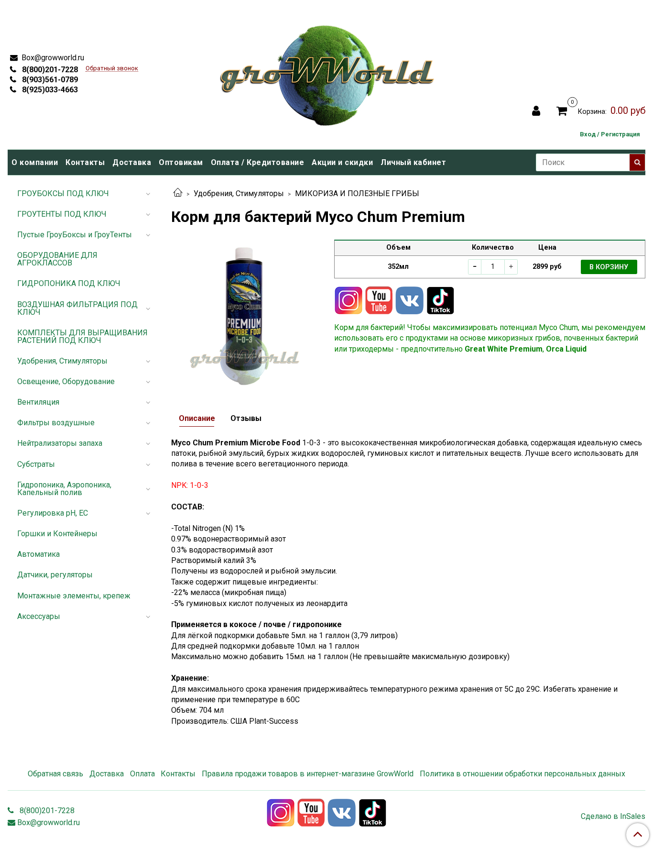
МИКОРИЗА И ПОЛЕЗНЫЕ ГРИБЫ (357, 193)
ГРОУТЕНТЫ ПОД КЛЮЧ (62, 214)
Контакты (85, 162)
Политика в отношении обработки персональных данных (522, 773)
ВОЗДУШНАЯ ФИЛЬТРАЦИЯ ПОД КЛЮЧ (77, 308)
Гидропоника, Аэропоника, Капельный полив (64, 488)
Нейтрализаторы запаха (59, 443)
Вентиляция (38, 402)
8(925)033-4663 (49, 90)
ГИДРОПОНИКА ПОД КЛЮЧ (68, 283)
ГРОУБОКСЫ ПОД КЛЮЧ (63, 193)
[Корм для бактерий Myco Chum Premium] (245, 313)
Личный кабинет (413, 162)
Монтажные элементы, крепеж (74, 595)
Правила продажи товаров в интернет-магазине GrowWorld (308, 773)
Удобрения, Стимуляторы (239, 193)
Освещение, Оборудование (66, 381)
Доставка (131, 162)
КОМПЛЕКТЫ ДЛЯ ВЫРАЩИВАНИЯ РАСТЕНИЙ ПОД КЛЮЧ (82, 336)
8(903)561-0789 (49, 80)
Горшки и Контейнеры (57, 533)
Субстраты (36, 464)
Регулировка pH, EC (52, 513)
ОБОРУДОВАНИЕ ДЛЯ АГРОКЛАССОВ (57, 259)
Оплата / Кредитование (258, 162)
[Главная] (178, 193)
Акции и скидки (342, 162)
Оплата (142, 773)
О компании (34, 162)
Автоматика (38, 554)
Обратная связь (55, 773)
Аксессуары (38, 616)
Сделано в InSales (613, 816)
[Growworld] (327, 72)
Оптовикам (181, 162)
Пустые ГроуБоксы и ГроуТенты (74, 234)
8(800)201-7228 (49, 70)
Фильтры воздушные (56, 422)
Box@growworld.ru (52, 57)
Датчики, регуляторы (55, 574)
